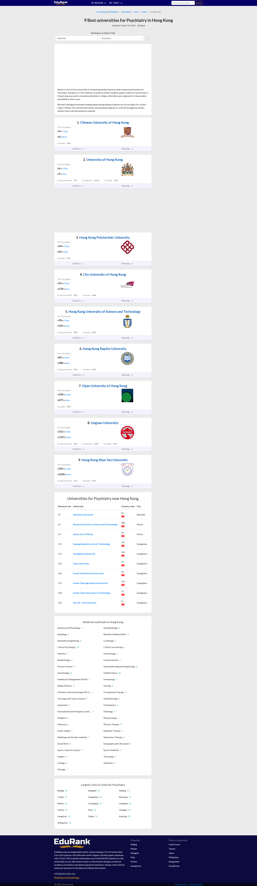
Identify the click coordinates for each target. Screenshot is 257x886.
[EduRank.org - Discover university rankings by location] (61, 2)
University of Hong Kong (103, 159)
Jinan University (81, 563)
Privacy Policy (196, 884)
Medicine (113, 11)
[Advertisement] (77, 67)
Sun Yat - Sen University (85, 602)
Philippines (174, 857)
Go (147, 38)
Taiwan (172, 848)
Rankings (126, 148)
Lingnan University (103, 423)
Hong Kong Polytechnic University (103, 237)
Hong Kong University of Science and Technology (103, 311)
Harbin (134, 861)
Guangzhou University (84, 553)
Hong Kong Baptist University (103, 349)
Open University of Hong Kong (103, 386)
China (144, 11)
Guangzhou (136, 866)
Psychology (102, 11)
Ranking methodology (66, 877)
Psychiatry (126, 11)
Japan (171, 853)
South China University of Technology (91, 593)
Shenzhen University (83, 514)
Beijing (134, 844)
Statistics (77, 148)
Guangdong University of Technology (91, 544)
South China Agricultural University (90, 583)
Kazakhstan (174, 866)
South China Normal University (88, 573)
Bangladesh (174, 861)
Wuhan (134, 848)
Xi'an (133, 857)
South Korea (174, 844)
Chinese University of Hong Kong (103, 122)
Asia (136, 11)
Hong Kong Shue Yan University (103, 460)
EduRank (141, 25)
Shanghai (135, 853)
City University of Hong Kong (103, 274)
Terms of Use (181, 884)
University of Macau (83, 534)
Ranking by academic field (103, 33)
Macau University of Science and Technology (95, 524)
